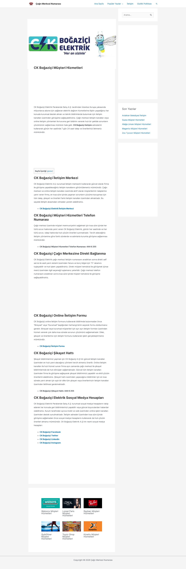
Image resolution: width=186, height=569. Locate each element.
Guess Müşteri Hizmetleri (133, 120)
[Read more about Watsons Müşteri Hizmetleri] (50, 503)
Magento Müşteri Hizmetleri (134, 128)
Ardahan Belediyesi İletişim (134, 115)
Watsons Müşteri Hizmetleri (49, 512)
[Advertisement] (71, 13)
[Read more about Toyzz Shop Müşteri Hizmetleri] (71, 526)
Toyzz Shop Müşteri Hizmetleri (68, 536)
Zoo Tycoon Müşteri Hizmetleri (136, 133)
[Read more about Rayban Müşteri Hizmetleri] (93, 503)
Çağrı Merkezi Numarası (48, 3)
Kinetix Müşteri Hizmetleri (91, 535)
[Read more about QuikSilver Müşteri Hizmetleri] (50, 526)
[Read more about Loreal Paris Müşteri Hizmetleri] (71, 503)
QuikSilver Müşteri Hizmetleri (46, 536)
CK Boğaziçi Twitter (49, 435)
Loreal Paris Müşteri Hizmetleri (68, 513)
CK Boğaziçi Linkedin (49, 439)
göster (49, 171)
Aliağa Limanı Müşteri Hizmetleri (136, 124)
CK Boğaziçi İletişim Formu (52, 346)
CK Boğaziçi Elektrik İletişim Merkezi (57, 208)
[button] (122, 4)
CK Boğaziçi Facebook (50, 432)
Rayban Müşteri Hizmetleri (91, 512)
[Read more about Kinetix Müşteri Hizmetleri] (93, 526)
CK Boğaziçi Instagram (50, 443)
